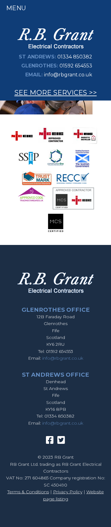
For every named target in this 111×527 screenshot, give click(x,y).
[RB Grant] (55, 50)
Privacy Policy (67, 492)
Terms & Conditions (28, 492)
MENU (16, 8)
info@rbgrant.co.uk (68, 75)
